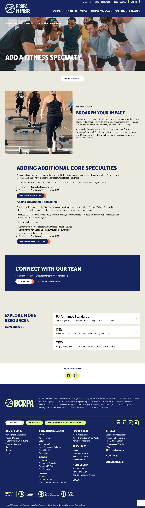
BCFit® (41, 441)
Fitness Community (116, 450)
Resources (105, 2)
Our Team (9, 447)
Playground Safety (46, 466)
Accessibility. (64, 505)
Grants (75, 450)
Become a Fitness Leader (116, 435)
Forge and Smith (80, 505)
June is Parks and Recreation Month (52, 482)
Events (41, 435)
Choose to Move (45, 479)
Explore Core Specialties (30, 196)
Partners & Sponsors (13, 444)
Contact (123, 2)
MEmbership (34, 423)
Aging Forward (44, 438)
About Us (57, 11)
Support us (13, 423)
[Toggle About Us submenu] (63, 11)
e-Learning (43, 460)
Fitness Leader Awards (115, 444)
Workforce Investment (81, 441)
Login (133, 2)
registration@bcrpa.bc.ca (50, 281)
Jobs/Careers (115, 462)
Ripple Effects (44, 450)
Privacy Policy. (35, 505)
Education (43, 457)
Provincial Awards (12, 438)
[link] (96, 318)
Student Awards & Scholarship (16, 441)
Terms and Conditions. (45, 505)
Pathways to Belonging (48, 463)
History (8, 450)
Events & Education (100, 11)
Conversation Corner (80, 453)
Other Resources (79, 459)
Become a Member (79, 469)
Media (7, 453)
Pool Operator (44, 469)
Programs (43, 473)
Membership (71, 11)
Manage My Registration (115, 438)
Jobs (116, 2)
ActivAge (42, 476)
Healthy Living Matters (80, 456)
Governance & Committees (15, 435)
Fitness (83, 11)
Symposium (43, 453)
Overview (75, 79)
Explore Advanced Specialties (32, 241)
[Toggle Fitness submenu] (88, 11)
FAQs (108, 447)
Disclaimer (55, 505)
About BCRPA (13, 431)
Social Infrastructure (80, 435)
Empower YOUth (45, 444)
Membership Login (79, 472)
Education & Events (51, 431)
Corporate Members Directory (84, 475)
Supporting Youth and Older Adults (85, 438)
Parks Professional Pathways (50, 447)
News (97, 2)
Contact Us (24, 281)
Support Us (134, 11)
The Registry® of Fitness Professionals (65, 423)
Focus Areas (121, 11)
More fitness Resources (13, 327)
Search (88, 2)
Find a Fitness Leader (114, 441)
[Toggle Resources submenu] (111, 2)
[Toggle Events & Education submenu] (111, 11)
